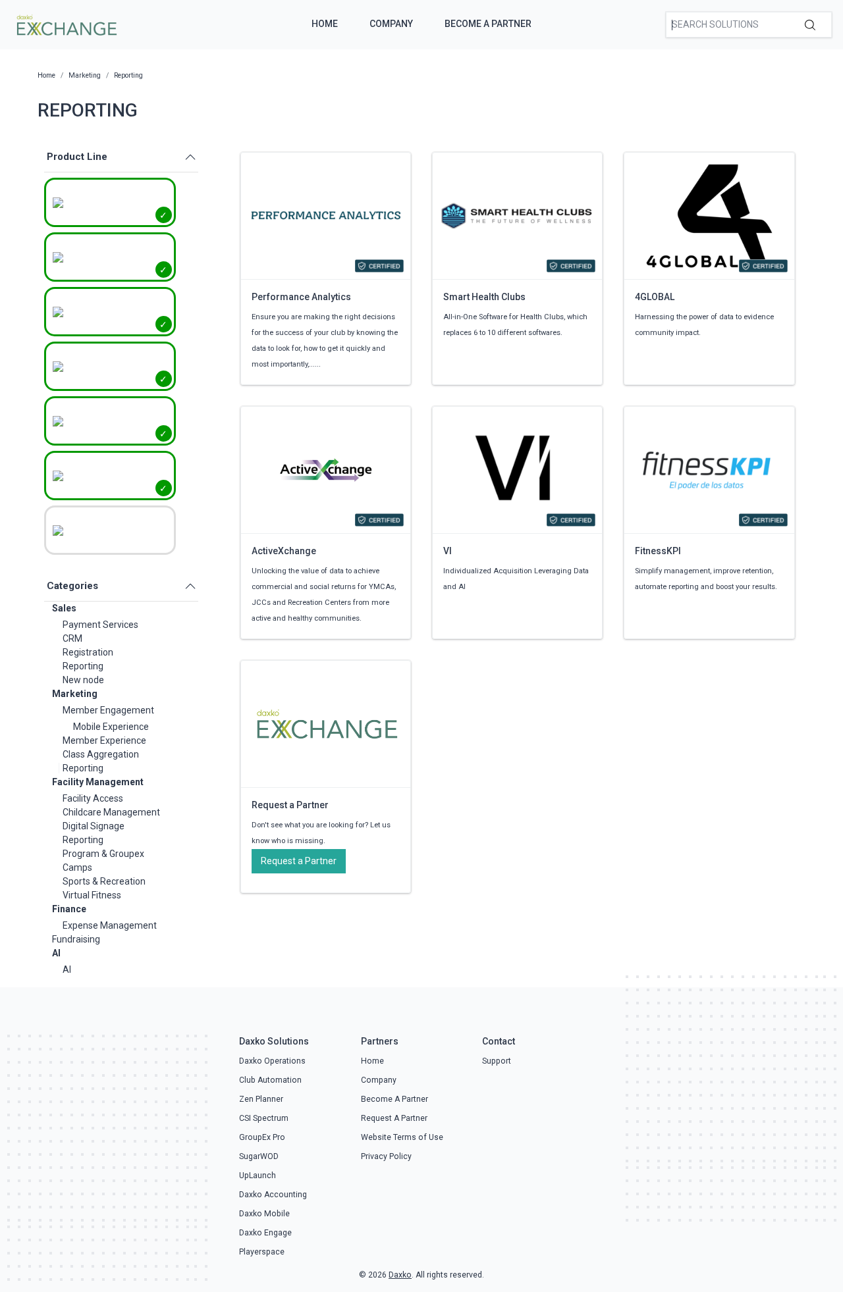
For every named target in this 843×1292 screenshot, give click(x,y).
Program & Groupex (103, 853)
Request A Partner (394, 1118)
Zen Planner (261, 1099)
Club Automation (270, 1080)
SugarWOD (259, 1156)
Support (496, 1061)
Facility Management (98, 782)
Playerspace (262, 1251)
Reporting (83, 666)
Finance (69, 909)
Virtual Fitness (92, 895)
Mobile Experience (111, 726)
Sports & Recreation (104, 881)
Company (391, 23)
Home (325, 23)
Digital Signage (93, 826)
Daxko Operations (272, 1061)
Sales (64, 608)
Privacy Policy (386, 1156)
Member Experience (104, 740)
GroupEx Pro (262, 1137)
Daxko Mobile (264, 1213)
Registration (88, 652)
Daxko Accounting (273, 1194)
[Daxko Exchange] (65, 23)
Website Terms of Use (402, 1137)
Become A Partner (488, 23)
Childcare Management (111, 812)
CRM (72, 638)
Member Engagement (108, 710)
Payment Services (100, 624)
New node (83, 680)
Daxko (400, 1274)
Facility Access (93, 798)
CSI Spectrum (263, 1118)
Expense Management (110, 925)
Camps (77, 867)
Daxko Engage (265, 1232)
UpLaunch (257, 1175)
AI (56, 953)
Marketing (74, 693)
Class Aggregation (101, 754)
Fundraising (76, 939)
